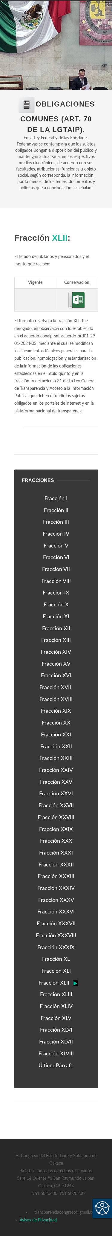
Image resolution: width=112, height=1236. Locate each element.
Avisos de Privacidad (38, 1220)
